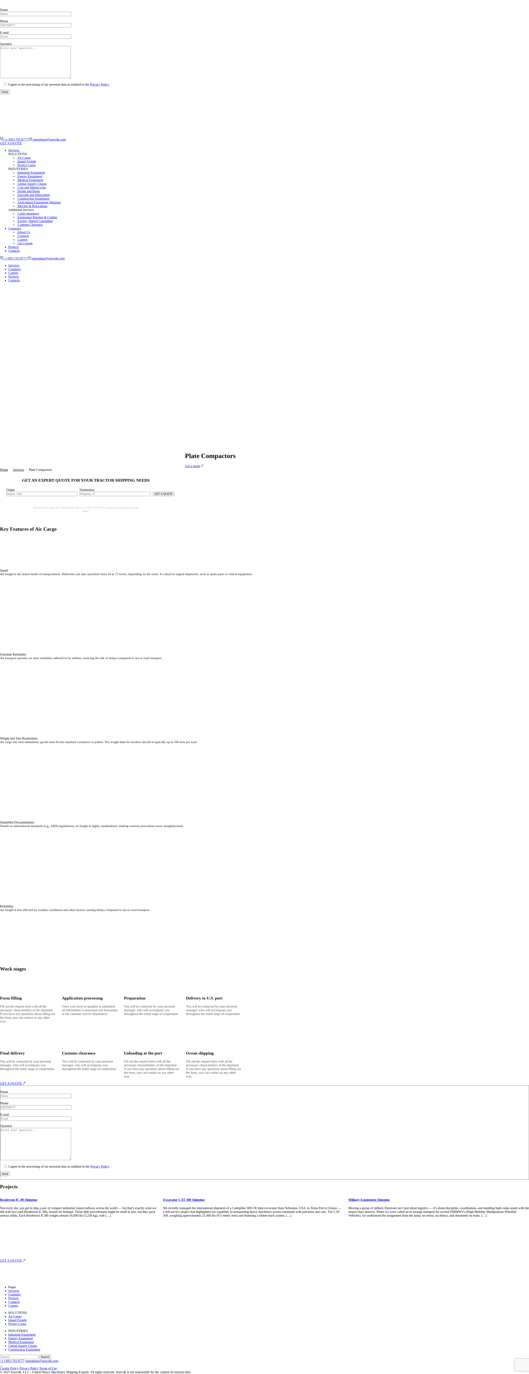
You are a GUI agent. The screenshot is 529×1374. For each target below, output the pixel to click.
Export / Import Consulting (35, 221)
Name (4, 10)
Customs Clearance (30, 224)
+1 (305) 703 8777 (16, 139)
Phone (4, 21)
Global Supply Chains (31, 184)
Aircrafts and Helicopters (33, 195)
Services (14, 150)
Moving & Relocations (32, 206)
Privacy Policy (99, 84)
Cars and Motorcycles (31, 187)
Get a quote (25, 243)
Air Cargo (24, 157)
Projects (13, 247)
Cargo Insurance (28, 213)
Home (4, 470)
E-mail (4, 32)
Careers (22, 239)
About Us (23, 232)
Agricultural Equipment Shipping (39, 202)
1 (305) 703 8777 (15, 258)
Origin (10, 490)
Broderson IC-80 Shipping (18, 1200)
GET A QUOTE (11, 143)
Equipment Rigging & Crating (37, 217)
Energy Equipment (29, 176)
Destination (87, 490)
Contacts (23, 236)
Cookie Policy (9, 1368)
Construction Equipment (33, 198)
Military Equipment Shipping (369, 1200)
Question (6, 44)
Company (15, 228)
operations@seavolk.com (49, 139)
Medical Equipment (30, 180)
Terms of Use (48, 1368)
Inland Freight (26, 161)
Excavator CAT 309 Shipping (184, 1200)
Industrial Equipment (31, 172)
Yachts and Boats (28, 191)
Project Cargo (26, 165)
